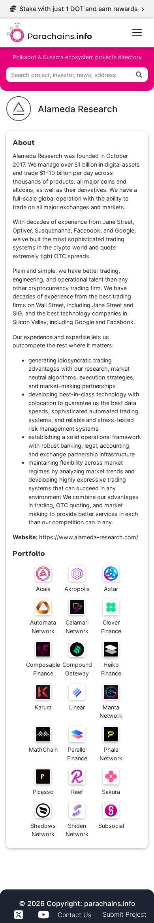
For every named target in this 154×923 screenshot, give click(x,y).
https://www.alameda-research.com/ (88, 537)
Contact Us (75, 914)
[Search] (139, 74)
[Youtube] (45, 914)
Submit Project (124, 914)
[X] (20, 914)
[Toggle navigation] (137, 32)
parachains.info (109, 903)
